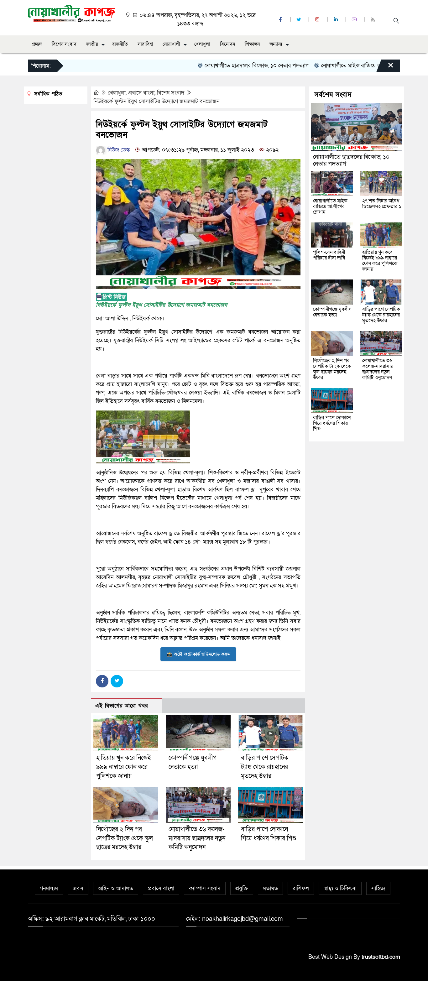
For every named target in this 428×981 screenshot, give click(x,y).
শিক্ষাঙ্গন (252, 44)
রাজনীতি (120, 44)
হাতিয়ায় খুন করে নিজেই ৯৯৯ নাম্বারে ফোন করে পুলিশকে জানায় (123, 767)
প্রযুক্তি (241, 888)
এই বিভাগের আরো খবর (121, 705)
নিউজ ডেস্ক (118, 150)
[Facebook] (102, 681)
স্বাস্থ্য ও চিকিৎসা (340, 888)
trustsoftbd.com (381, 957)
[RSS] (373, 20)
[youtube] (355, 20)
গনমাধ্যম (49, 888)
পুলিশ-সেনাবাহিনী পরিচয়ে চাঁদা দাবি (329, 255)
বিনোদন (227, 44)
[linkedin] (336, 20)
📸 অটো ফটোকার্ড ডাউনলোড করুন (198, 654)
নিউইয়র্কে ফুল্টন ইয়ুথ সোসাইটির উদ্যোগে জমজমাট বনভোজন (156, 101)
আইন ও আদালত (115, 888)
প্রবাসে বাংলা (141, 93)
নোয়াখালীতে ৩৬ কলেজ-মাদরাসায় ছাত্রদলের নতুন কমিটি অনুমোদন (197, 838)
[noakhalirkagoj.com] (71, 13)
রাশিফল (301, 888)
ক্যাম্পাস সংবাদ (205, 888)
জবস (78, 888)
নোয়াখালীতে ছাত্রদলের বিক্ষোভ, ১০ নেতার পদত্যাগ (238, 65)
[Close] (385, 67)
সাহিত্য (378, 888)
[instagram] (318, 20)
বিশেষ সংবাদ (64, 44)
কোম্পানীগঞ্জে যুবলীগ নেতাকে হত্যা (332, 312)
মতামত (270, 888)
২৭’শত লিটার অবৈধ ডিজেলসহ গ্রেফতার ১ (381, 203)
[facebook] (281, 20)
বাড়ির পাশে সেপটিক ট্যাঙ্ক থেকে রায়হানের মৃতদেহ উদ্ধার (265, 767)
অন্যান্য (275, 44)
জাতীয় (92, 44)
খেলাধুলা (202, 44)
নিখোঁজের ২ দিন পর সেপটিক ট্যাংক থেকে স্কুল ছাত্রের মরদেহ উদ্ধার (124, 838)
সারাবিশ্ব (145, 44)
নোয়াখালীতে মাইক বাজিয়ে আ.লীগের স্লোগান (348, 65)
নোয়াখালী (171, 44)
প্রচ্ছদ (37, 44)
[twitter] (299, 20)
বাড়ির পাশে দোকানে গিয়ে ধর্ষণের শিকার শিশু (332, 423)
